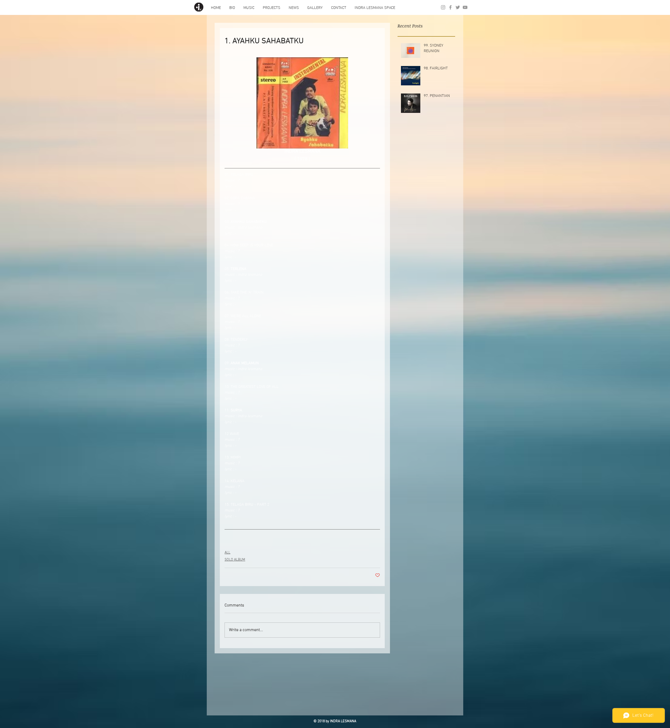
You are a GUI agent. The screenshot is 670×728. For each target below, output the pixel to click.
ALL (227, 552)
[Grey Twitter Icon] (458, 7)
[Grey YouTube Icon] (465, 7)
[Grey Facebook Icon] (450, 7)
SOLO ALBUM (235, 560)
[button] (232, 7)
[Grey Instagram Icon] (443, 7)
